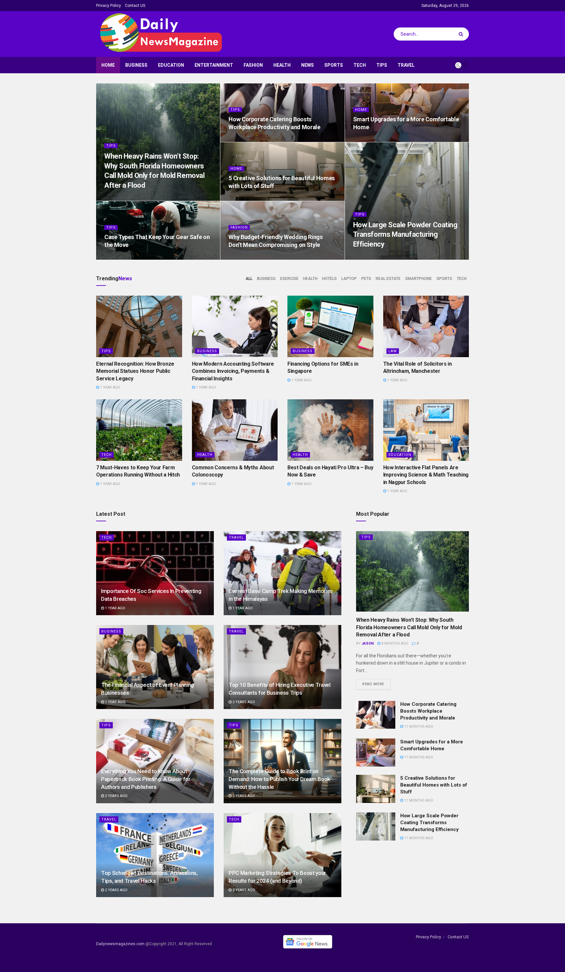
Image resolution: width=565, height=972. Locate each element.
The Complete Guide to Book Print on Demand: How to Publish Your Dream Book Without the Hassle (279, 779)
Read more (373, 684)
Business (136, 65)
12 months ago (246, 257)
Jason (368, 643)
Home (108, 65)
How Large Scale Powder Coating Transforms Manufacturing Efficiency (405, 234)
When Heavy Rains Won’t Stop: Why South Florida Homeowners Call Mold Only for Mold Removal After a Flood (409, 627)
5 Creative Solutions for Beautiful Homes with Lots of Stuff (433, 785)
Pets (366, 278)
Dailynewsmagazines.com (120, 944)
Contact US (135, 5)
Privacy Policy (108, 5)
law (392, 351)
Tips (381, 65)
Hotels (329, 278)
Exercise (289, 278)
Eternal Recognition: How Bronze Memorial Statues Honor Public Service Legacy (135, 371)
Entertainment (214, 65)
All (249, 278)
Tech (359, 65)
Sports (333, 65)
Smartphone (418, 278)
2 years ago (243, 702)
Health (282, 65)
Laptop (349, 278)
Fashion (253, 65)
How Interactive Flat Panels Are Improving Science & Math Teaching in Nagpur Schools (426, 474)
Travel (406, 65)
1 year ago (109, 387)
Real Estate (388, 278)
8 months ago (121, 199)
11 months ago (246, 140)
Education (171, 65)
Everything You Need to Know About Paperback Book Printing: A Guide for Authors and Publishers (145, 779)
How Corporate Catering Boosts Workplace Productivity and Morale (428, 711)
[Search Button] (462, 34)
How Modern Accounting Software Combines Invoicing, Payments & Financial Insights (233, 371)
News (307, 65)
